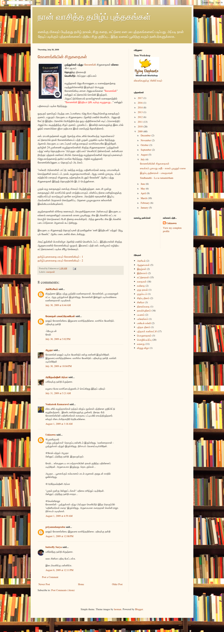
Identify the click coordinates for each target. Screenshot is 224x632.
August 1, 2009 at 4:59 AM (59, 516)
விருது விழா (143, 348)
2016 (140, 102)
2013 (140, 112)
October (145, 145)
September (146, 149)
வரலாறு (141, 344)
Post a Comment (50, 577)
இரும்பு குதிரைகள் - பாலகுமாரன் (156, 173)
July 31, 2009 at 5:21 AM (58, 393)
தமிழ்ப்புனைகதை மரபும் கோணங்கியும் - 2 (60, 260)
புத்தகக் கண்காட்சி (147, 331)
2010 (140, 126)
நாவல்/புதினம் (144, 310)
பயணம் (141, 314)
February (145, 202)
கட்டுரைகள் (143, 277)
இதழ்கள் (141, 269)
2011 (140, 121)
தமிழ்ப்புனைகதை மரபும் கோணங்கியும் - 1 (60, 256)
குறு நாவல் (142, 289)
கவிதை (141, 285)
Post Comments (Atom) (63, 590)
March (144, 198)
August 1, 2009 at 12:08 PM (59, 536)
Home (81, 584)
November (146, 140)
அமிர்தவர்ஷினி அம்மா (57, 377)
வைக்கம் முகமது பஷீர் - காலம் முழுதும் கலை (163, 168)
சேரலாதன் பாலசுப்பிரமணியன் (60, 316)
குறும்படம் (142, 294)
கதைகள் (50, 271)
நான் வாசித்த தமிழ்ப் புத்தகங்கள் (94, 16)
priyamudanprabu (55, 527)
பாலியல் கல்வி (144, 323)
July (143, 159)
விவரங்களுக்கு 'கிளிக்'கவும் (148, 80)
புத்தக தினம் (143, 327)
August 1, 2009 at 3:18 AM (59, 423)
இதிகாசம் (142, 273)
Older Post (117, 584)
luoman (117, 609)
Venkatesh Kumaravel (57, 404)
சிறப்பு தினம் (143, 298)
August (144, 154)
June (143, 183)
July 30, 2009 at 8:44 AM (58, 305)
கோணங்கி (90, 64)
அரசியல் (141, 260)
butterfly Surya (54, 547)
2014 (140, 107)
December (146, 135)
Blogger (139, 609)
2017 (140, 98)
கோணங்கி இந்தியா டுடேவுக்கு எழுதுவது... (89, 102)
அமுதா (49, 350)
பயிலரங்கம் (142, 319)
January (145, 207)
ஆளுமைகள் (143, 265)
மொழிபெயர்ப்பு (144, 339)
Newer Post (44, 584)
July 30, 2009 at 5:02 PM (58, 339)
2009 (140, 131)
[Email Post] (74, 268)
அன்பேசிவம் (52, 289)
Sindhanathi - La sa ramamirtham (156, 177)
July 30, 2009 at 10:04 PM (59, 366)
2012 (140, 117)
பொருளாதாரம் (144, 335)
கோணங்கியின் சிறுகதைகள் (62, 56)
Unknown (51, 434)
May (143, 188)
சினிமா (140, 302)
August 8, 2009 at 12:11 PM (59, 570)
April (144, 193)
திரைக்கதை (143, 306)
